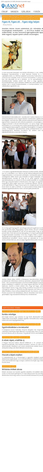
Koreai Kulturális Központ (27, 324)
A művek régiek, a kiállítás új (13, 340)
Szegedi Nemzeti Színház (23, 19)
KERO (31, 16)
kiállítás (38, 311)
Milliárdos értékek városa (12, 369)
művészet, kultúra (7, 16)
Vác (15, 366)
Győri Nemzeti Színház (8, 19)
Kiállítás (36, 352)
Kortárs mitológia (9, 314)
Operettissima (35, 19)
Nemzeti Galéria (24, 337)
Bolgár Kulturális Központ (27, 311)
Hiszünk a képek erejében (12, 355)
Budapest (16, 311)
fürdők (37, 11)
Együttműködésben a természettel (15, 327)
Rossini (16, 16)
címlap (5, 11)
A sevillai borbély (23, 16)
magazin (14, 11)
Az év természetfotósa (26, 352)
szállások (25, 11)
